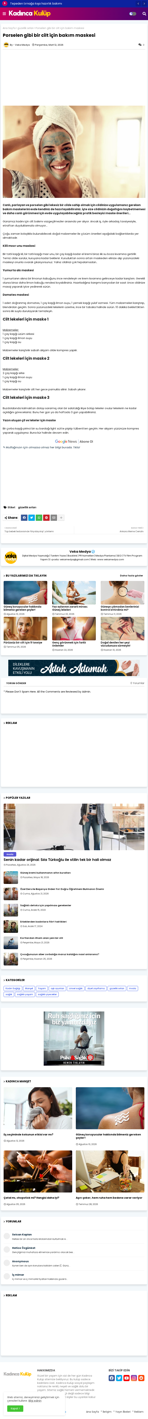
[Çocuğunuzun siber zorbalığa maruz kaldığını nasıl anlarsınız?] (11, 959)
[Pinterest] (46, 518)
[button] (138, 3)
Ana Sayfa (9, 28)
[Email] (54, 518)
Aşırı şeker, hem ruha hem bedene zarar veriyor (109, 1197)
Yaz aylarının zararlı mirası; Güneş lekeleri (70, 608)
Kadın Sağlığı (13, 988)
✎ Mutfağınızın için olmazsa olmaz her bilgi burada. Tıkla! (41, 447)
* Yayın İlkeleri (121, 1412)
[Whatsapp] (39, 518)
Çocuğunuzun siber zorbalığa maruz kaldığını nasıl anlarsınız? (59, 954)
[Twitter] (31, 518)
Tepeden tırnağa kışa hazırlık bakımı (36, 3)
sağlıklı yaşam (25, 994)
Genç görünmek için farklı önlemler (69, 644)
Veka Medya (80, 551)
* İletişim (106, 1412)
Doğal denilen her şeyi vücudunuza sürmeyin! (115, 644)
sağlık (9, 994)
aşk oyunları (57, 988)
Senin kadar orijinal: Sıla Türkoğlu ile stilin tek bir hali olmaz (57, 859)
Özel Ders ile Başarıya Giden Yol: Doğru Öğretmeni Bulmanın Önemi (62, 889)
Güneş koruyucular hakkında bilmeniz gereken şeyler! (22, 608)
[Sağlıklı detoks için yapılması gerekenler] (11, 910)
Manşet (29, 988)
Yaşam (42, 988)
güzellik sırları (26, 28)
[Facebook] (24, 518)
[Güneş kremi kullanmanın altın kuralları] (11, 877)
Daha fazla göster (131, 575)
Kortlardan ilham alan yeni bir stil (41, 938)
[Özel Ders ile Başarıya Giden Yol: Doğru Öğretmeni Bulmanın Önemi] (11, 894)
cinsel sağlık (75, 988)
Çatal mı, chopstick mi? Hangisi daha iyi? (31, 1197)
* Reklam (137, 1412)
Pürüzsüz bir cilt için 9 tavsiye (23, 642)
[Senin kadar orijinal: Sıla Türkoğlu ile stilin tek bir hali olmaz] (74, 827)
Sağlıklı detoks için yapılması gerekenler (45, 905)
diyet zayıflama (96, 988)
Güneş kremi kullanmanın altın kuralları (45, 872)
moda (132, 988)
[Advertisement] (74, 754)
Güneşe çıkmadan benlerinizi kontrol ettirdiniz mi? (120, 608)
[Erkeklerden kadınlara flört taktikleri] (11, 926)
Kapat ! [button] (15, 1408)
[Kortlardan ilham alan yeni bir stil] (11, 942)
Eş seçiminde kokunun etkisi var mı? (28, 1134)
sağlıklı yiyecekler (47, 994)
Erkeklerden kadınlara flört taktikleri (43, 921)
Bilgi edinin (35, 1401)
